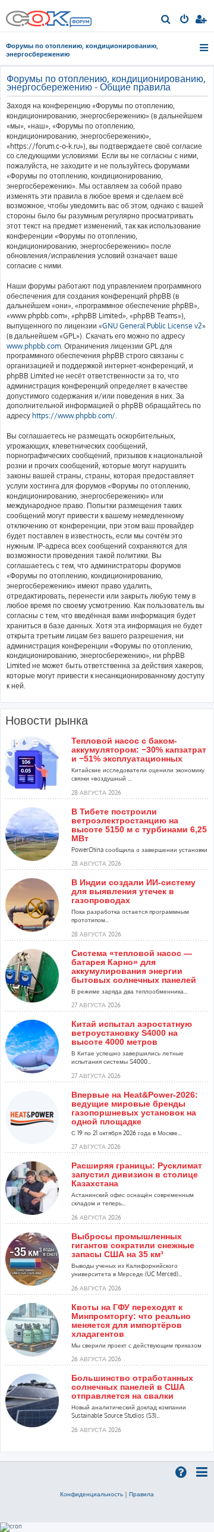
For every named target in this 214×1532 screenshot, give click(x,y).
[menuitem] (166, 20)
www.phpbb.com (34, 346)
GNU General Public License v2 (152, 325)
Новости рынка (46, 720)
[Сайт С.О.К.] (49, 16)
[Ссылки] (205, 47)
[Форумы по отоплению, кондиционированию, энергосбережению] (80, 23)
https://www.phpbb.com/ (73, 415)
